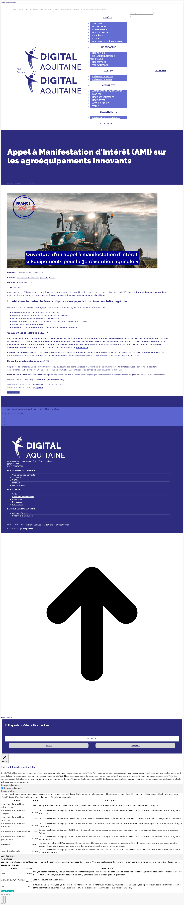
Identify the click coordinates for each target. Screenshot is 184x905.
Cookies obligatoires (13, 788)
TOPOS (15, 480)
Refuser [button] (49, 746)
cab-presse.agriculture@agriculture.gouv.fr (36, 277)
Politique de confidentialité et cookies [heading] (27, 725)
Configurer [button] (135, 746)
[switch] (2, 859)
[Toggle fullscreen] (7, 894)
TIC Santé (16, 478)
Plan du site (47, 525)
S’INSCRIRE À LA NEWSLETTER (14, 414)
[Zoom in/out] (10, 894)
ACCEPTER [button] (92, 738)
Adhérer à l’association (21, 513)
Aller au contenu (8, 2)
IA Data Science (19, 485)
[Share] (5, 894)
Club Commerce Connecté (23, 475)
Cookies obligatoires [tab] (10, 785)
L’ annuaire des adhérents (23, 497)
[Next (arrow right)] (5, 899)
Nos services (17, 505)
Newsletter (17, 499)
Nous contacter (62, 525)
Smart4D (16, 483)
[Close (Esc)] (2, 894)
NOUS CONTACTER (15, 466)
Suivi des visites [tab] (8, 856)
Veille (14, 494)
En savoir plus (13, 392)
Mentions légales (33, 525)
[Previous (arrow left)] (2, 899)
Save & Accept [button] (7, 891)
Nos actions (17, 502)
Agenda (39, 387)
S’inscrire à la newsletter (22, 516)
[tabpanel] (92, 823)
